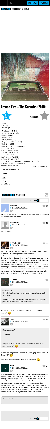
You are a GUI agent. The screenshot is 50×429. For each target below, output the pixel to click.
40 (35, 200)
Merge (7, 128)
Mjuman (13, 279)
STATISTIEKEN (16, 9)
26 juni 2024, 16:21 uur (20, 208)
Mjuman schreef (8, 330)
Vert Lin (13, 205)
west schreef (7, 291)
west (12, 319)
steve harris (15, 243)
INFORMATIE (6, 9)
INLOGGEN (44, 3)
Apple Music (5, 184)
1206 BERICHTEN (8, 195)
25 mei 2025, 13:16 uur (20, 282)
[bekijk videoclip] (17, 131)
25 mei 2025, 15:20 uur (20, 321)
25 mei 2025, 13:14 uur (20, 245)
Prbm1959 (14, 222)
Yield (12, 365)
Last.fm (3, 178)
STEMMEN (25, 9)
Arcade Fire (8, 107)
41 (38, 200)
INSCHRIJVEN (32, 3)
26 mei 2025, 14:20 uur (20, 368)
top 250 (16, 170)
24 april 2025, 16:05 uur (20, 225)
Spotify (3, 181)
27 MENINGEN (20, 195)
